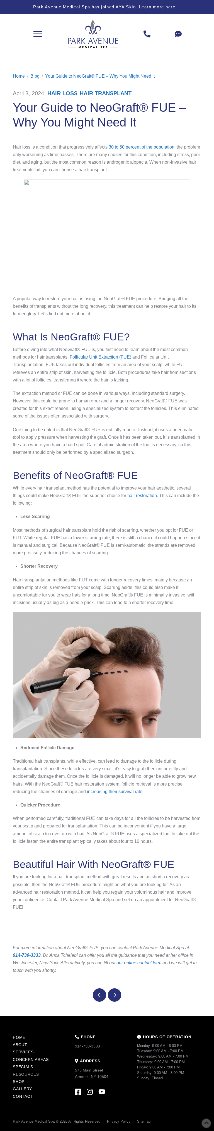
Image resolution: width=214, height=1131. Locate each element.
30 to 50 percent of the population (141, 147)
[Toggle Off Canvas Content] (37, 34)
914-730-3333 (27, 955)
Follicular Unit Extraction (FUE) (100, 357)
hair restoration (142, 495)
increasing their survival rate (114, 791)
